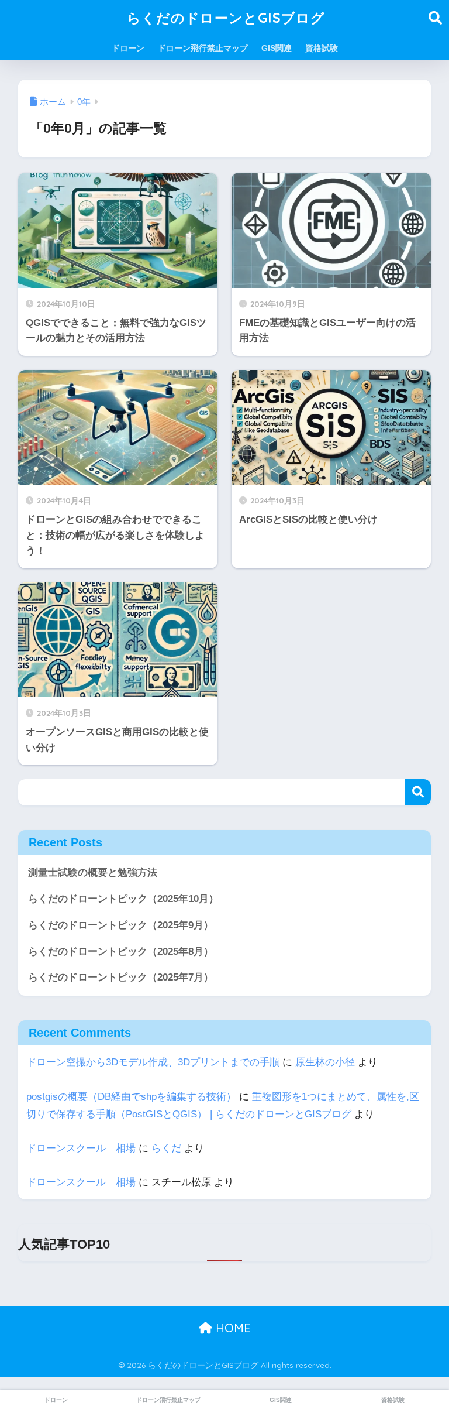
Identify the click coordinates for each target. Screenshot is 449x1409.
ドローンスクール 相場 (81, 1148)
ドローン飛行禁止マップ (203, 48)
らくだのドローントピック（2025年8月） (120, 951)
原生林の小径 (325, 1062)
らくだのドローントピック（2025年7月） (120, 977)
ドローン (128, 48)
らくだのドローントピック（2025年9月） (120, 925)
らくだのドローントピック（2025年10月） (123, 898)
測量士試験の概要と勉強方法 (92, 872)
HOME (231, 1328)
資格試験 (321, 48)
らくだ (166, 1148)
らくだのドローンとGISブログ (226, 17)
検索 (418, 792)
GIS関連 (276, 48)
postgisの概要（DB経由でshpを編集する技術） (131, 1096)
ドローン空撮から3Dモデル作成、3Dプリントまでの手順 (152, 1062)
